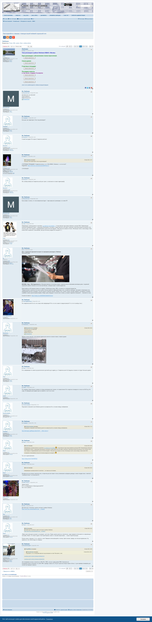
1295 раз (11, 171)
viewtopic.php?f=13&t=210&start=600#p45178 (34, 556)
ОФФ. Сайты (34, 15)
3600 (9, 168)
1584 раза (12, 150)
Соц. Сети (25, 15)
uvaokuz (18, 43)
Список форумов (8, 15)
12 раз (11, 131)
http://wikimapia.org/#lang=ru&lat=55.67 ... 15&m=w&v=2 (35, 430)
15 (8, 378)
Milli (14, 43)
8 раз (11, 518)
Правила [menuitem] (15, 18)
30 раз (10, 60)
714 (8, 57)
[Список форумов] (12, 7)
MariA (24, 50)
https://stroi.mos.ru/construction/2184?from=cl (38, 165)
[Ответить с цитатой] (91, 49)
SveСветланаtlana (6, 413)
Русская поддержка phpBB (48, 612)
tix (3, 258)
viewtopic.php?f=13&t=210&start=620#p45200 (34, 559)
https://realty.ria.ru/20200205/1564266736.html (42, 295)
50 (8, 109)
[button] (67, 46)
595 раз (11, 172)
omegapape (5, 126)
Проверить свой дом (55, 15)
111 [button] (78, 46)
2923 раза (12, 263)
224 (8, 557)
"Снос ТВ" (66, 15)
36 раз (11, 561)
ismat (4, 238)
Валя (21, 43)
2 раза (10, 380)
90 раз (10, 560)
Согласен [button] (143, 619)
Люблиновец (5, 333)
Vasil (4, 514)
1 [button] (71, 46)
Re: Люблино (26, 91)
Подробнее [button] (49, 619)
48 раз (11, 61)
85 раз (10, 130)
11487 (9, 147)
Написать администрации (78, 15)
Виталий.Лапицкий (26, 545)
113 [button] (83, 46)
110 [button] (75, 46)
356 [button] (90, 46)
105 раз (11, 454)
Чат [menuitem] (33, 18)
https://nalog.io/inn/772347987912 (29, 458)
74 (8, 128)
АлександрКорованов (7, 315)
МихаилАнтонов (6, 107)
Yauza (4, 376)
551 (8, 452)
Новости (18, 15)
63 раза (10, 242)
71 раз (11, 243)
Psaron (11, 43)
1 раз (10, 416)
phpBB (45, 611)
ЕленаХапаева (31, 551)
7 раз (10, 216)
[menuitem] (9, 18)
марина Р (5, 166)
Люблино (5, 41)
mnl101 (24, 387)
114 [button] (86, 46)
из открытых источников (49, 447)
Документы (43, 15)
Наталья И (5, 145)
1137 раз (11, 149)
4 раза (11, 111)
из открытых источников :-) (49, 225)
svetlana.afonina (27, 43)
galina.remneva (26, 482)
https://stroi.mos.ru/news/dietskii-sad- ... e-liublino (33, 509)
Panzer (4, 450)
